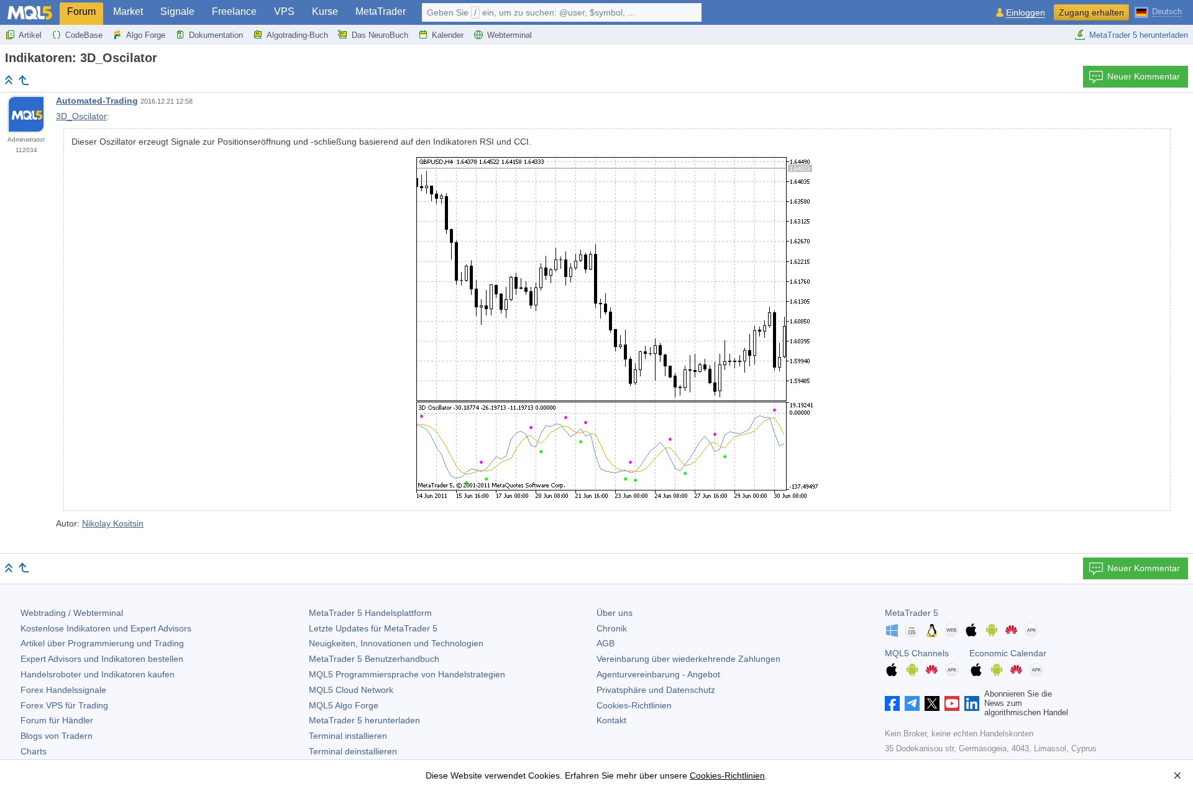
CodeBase (84, 35)
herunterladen (364, 720)
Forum (81, 11)
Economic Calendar (1007, 653)
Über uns (614, 613)
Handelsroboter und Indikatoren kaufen (98, 674)
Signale (177, 11)
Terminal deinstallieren (353, 751)
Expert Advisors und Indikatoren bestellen (102, 659)
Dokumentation (216, 35)
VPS (284, 11)
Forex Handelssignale (63, 690)
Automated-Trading (97, 101)
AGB (605, 643)
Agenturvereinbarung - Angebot (658, 674)
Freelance (234, 11)
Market (128, 11)
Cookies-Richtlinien (634, 705)
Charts (34, 751)
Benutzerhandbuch (374, 659)
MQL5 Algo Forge (343, 705)
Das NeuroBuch (380, 35)
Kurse (325, 11)
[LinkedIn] (971, 703)
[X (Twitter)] (932, 703)
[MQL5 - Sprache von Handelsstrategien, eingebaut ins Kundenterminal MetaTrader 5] (29, 13)
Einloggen (1025, 12)
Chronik (611, 628)
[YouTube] (951, 703)
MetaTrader (380, 11)
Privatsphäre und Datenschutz (655, 690)
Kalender (448, 35)
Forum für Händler (57, 720)
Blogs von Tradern (57, 736)
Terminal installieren (348, 736)
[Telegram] (912, 703)
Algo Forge (145, 35)
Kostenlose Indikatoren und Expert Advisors (106, 628)
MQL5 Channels (917, 653)
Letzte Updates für (373, 628)
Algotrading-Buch (297, 35)
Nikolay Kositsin (113, 523)
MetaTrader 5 (911, 613)
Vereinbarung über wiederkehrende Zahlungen (688, 659)
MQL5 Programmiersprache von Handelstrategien (407, 674)
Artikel (30, 35)
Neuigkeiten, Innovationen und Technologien (396, 643)
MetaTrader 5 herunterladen (1138, 35)
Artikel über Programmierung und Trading (102, 643)
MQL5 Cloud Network (351, 690)
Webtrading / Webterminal (72, 613)
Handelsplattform (370, 613)
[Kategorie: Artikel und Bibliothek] (24, 80)
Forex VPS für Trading (64, 705)
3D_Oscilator (81, 116)
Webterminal (509, 35)
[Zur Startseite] (8, 79)
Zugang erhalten (1091, 12)
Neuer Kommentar (1143, 76)
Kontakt (611, 720)
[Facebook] (892, 703)
